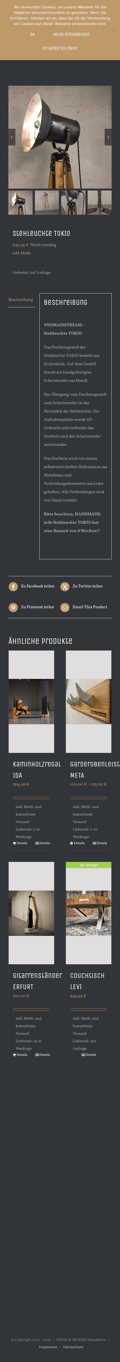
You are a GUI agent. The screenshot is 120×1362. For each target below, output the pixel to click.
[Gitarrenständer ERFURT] (31, 913)
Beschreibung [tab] (20, 300)
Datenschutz (73, 1347)
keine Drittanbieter (72, 34)
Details (22, 843)
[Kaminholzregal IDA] (31, 702)
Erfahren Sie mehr (60, 48)
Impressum (48, 1347)
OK (32, 34)
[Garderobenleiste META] (88, 702)
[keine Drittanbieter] (113, 30)
